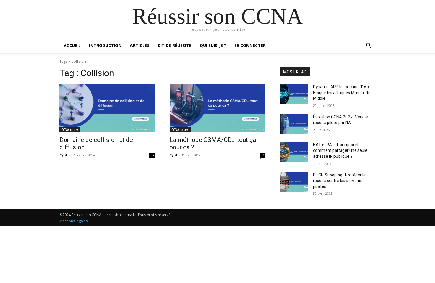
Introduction (105, 45)
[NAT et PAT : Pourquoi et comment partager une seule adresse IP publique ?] (294, 152)
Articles (139, 45)
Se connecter (250, 45)
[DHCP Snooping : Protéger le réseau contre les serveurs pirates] (294, 182)
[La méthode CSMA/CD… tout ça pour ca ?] (217, 108)
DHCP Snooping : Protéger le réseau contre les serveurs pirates (339, 181)
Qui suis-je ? (213, 45)
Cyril (63, 155)
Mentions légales (73, 220)
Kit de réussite (174, 45)
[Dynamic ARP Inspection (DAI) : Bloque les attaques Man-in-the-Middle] (294, 94)
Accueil (72, 45)
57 (152, 155)
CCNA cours (70, 130)
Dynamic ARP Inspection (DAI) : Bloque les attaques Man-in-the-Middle (343, 92)
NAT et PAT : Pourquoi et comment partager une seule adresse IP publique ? (340, 150)
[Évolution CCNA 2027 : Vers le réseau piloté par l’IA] (294, 124)
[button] (368, 46)
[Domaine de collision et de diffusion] (107, 108)
